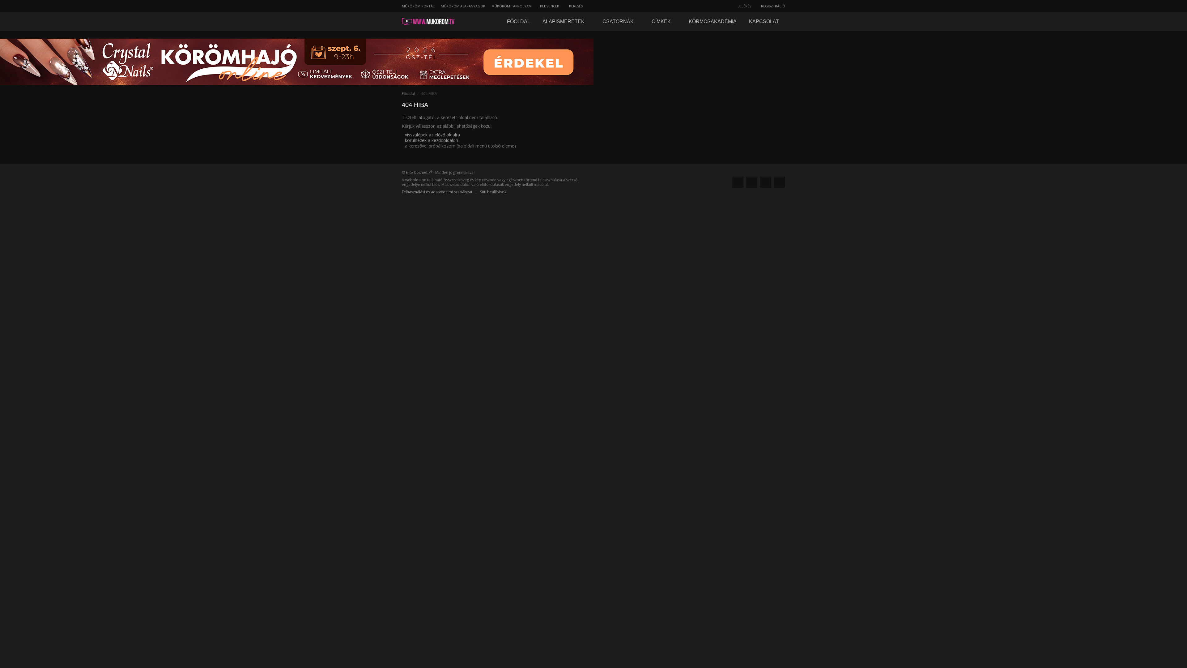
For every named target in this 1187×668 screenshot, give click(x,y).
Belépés (744, 6)
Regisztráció (772, 6)
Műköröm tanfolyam (511, 6)
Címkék (662, 21)
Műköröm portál (418, 6)
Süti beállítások (493, 192)
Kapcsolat (764, 21)
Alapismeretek (564, 21)
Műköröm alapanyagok (463, 6)
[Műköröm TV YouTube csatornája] (779, 182)
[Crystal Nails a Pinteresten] (765, 182)
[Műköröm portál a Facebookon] (737, 182)
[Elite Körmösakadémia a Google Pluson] (751, 182)
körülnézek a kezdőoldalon (431, 140)
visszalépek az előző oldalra (432, 135)
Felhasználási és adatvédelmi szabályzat (437, 192)
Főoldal (518, 21)
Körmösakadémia (713, 21)
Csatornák (618, 21)
